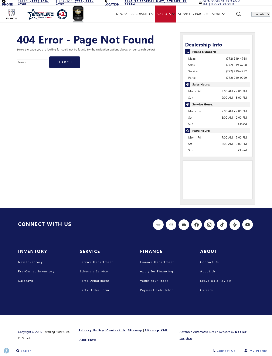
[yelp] (235, 224)
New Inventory (30, 262)
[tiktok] (222, 224)
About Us (208, 271)
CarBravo (25, 281)
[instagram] (209, 224)
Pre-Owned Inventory (36, 271)
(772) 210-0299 (236, 78)
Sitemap (135, 330)
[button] (238, 14)
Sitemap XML (156, 330)
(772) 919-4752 (236, 71)
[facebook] (196, 224)
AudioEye (87, 340)
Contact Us (209, 262)
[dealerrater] (171, 224)
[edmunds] (183, 224)
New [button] (121, 15)
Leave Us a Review (215, 281)
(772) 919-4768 (236, 58)
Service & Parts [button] (191, 15)
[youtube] (247, 224)
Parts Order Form (94, 290)
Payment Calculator (156, 290)
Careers (206, 290)
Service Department (96, 262)
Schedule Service (94, 271)
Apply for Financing (156, 271)
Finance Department (157, 262)
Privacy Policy (91, 330)
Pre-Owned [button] (140, 15)
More (216, 15)
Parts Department (95, 281)
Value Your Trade (154, 281)
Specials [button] (164, 15)
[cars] (158, 224)
